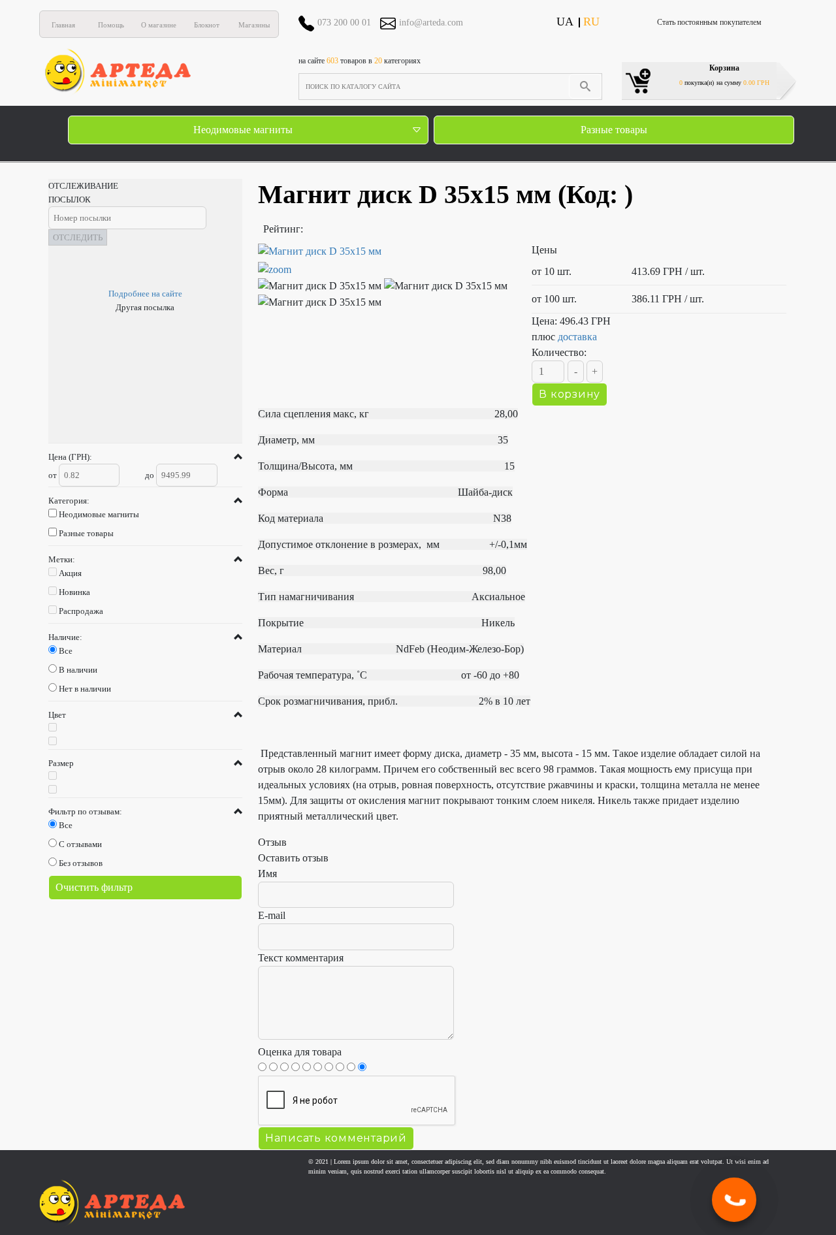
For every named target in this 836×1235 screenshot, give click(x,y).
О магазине (158, 25)
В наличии (78, 670)
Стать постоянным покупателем (709, 22)
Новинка (74, 592)
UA (564, 21)
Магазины (254, 25)
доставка (577, 336)
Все (65, 651)
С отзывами (80, 844)
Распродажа (81, 611)
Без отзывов (81, 863)
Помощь (111, 25)
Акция (70, 573)
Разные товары (614, 129)
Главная (63, 25)
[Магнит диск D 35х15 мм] (385, 260)
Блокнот (206, 25)
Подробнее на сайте (145, 293)
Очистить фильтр (94, 887)
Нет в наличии (85, 689)
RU (591, 21)
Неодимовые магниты (243, 129)
